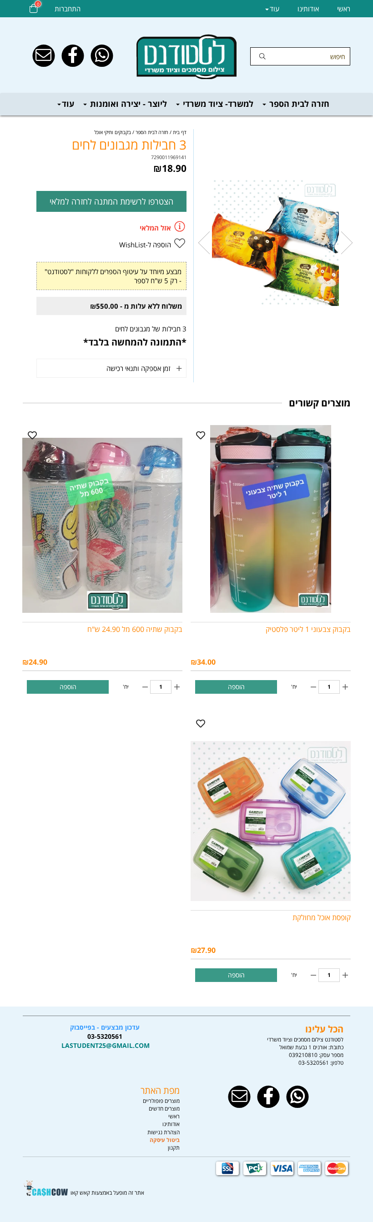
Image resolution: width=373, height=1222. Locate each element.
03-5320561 (313, 1063)
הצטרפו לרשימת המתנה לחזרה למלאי (111, 201)
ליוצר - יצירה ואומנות (127, 103)
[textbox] (105, 1036)
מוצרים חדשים (164, 1108)
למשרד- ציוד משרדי (217, 103)
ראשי (343, 8)
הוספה (236, 686)
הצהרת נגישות (163, 1132)
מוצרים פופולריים (161, 1101)
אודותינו (308, 8)
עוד (68, 103)
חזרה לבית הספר (298, 103)
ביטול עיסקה (165, 1140)
